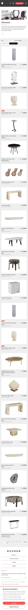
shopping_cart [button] (13, 3)
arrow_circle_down (2, 34)
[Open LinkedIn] (15, 551)
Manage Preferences (14, 606)
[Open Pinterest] (12, 551)
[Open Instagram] (17, 551)
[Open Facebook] (8, 551)
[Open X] (19, 551)
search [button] (10, 3)
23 (19, 541)
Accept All (14, 603)
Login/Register (19, 3)
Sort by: (16, 40)
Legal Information (17, 599)
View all (25, 541)
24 (7, 542)
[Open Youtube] (10, 551)
